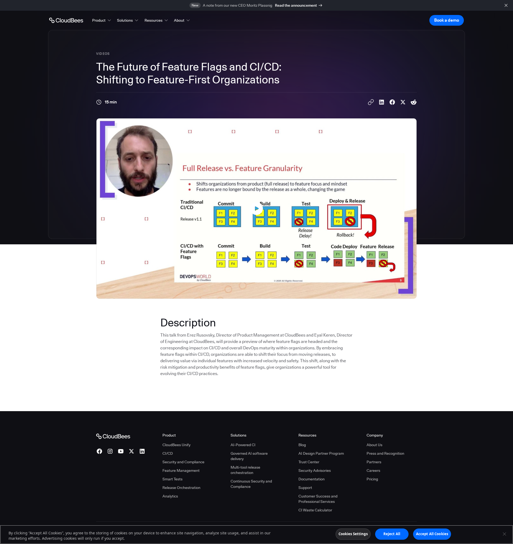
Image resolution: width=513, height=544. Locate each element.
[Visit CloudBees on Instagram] (110, 451)
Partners (374, 462)
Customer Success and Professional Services (317, 499)
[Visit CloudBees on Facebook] (99, 451)
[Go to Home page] (66, 20)
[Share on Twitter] (403, 102)
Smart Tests (172, 479)
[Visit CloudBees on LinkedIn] (142, 451)
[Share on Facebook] (392, 102)
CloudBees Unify (176, 445)
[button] (102, 20)
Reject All (391, 533)
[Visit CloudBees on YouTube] (121, 451)
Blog (302, 445)
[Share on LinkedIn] (381, 102)
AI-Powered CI (243, 445)
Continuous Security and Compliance (251, 484)
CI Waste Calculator (315, 510)
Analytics (170, 496)
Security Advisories (314, 470)
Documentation (311, 479)
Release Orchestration (181, 487)
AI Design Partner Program (321, 453)
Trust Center (308, 462)
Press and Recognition (385, 453)
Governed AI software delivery (249, 456)
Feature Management (181, 470)
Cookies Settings (353, 533)
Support (305, 487)
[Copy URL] (371, 102)
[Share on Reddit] (413, 102)
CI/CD (167, 453)
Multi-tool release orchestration (245, 470)
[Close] (504, 534)
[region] (256, 534)
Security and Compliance (183, 462)
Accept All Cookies (432, 533)
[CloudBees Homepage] (113, 436)
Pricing (372, 479)
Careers (373, 470)
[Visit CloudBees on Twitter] (131, 451)
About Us (374, 445)
